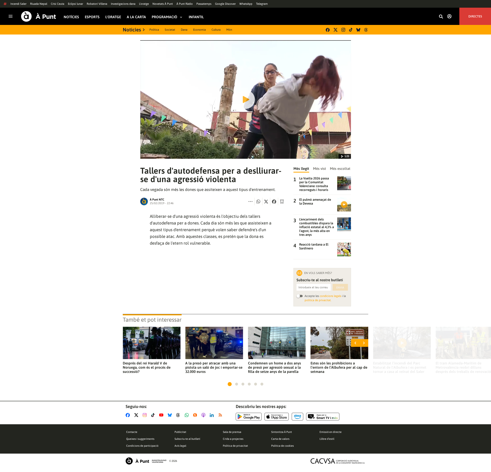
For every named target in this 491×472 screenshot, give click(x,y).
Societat (170, 29)
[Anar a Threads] (179, 415)
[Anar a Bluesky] (170, 415)
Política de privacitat (235, 445)
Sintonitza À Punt (281, 431)
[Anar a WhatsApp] (187, 415)
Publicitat (180, 431)
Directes (475, 16)
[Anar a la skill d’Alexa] (297, 416)
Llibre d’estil (327, 438)
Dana (184, 29)
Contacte (131, 431)
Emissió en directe (331, 431)
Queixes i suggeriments (140, 438)
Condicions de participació (142, 445)
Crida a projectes (233, 438)
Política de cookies (282, 445)
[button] (230, 384)
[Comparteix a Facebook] (274, 201)
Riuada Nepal (38, 3)
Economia (199, 29)
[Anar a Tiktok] (153, 415)
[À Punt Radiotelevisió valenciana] (146, 461)
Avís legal (180, 445)
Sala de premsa (232, 431)
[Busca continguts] (441, 16)
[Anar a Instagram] (145, 415)
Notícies (71, 17)
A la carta (136, 17)
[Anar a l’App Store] (276, 416)
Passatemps (203, 3)
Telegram (262, 3)
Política (154, 29)
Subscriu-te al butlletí (187, 438)
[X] (336, 30)
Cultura (216, 29)
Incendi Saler (18, 3)
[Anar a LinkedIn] (212, 415)
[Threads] (366, 30)
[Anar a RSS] (221, 415)
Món (229, 29)
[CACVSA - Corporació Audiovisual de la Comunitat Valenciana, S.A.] (337, 461)
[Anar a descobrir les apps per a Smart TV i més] (322, 416)
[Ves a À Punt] (38, 16)
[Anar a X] (137, 415)
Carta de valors (280, 438)
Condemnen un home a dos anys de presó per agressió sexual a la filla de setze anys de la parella (274, 367)
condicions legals (330, 296)
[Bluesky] (358, 30)
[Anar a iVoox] (196, 415)
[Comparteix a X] (266, 201)
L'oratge (144, 3)
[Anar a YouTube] (162, 415)
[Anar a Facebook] (128, 415)
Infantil (196, 17)
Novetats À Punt (162, 3)
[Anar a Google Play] (249, 416)
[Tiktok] (351, 30)
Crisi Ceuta (57, 3)
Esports (92, 17)
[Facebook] (328, 30)
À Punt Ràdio (184, 3)
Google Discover (225, 3)
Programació (164, 17)
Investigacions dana (123, 3)
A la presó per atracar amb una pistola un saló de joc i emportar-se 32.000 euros (213, 367)
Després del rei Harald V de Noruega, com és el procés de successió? (147, 367)
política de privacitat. (318, 300)
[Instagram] (343, 30)
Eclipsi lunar (75, 3)
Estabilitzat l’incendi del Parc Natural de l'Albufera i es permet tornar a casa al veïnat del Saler (399, 367)
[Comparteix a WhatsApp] (258, 201)
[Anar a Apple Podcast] (204, 415)
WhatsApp (245, 3)
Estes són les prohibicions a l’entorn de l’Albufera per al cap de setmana (339, 367)
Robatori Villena (97, 3)
